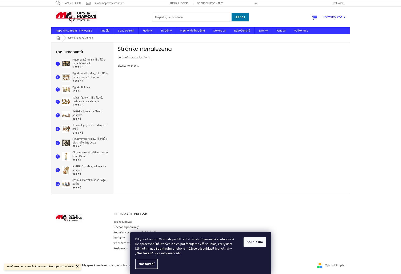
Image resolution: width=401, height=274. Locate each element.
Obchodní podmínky (210, 3)
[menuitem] (73, 30)
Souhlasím (255, 242)
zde (178, 253)
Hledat (240, 17)
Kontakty (119, 238)
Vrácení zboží (121, 243)
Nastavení (146, 264)
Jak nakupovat (179, 3)
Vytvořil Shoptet (335, 265)
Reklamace (120, 248)
